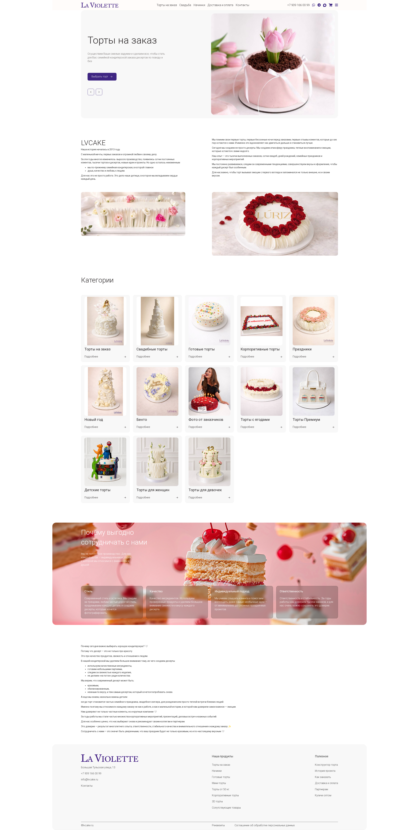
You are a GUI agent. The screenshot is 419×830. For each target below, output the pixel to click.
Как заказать (323, 777)
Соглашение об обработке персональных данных (265, 825)
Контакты (242, 5)
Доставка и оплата (220, 5)
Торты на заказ (167, 5)
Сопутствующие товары (226, 807)
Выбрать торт (99, 76)
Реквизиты (218, 825)
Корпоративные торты (225, 795)
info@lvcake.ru (89, 779)
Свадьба (185, 5)
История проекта (325, 770)
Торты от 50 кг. (221, 789)
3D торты (217, 801)
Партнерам (321, 789)
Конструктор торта (326, 764)
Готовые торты (221, 777)
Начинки (199, 5)
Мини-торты (219, 783)
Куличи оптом (323, 795)
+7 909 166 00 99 (298, 5)
